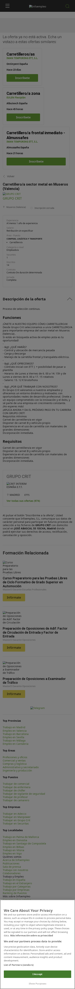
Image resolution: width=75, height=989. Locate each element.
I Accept (37, 974)
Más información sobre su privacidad (31, 935)
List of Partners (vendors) (18, 964)
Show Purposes (37, 983)
